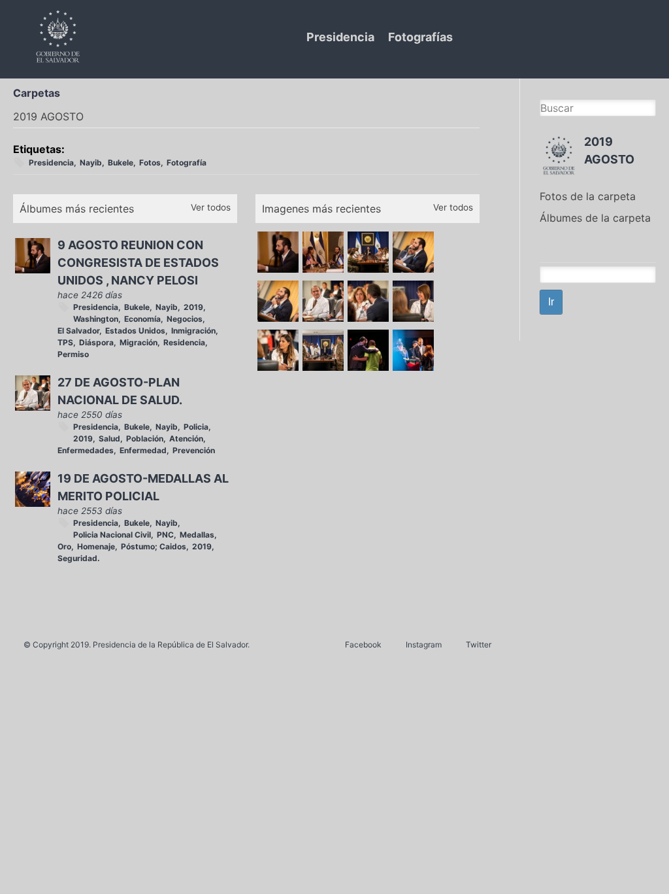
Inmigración (193, 330)
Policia (196, 427)
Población (144, 438)
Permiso (73, 354)
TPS (65, 342)
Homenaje (96, 546)
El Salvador (78, 330)
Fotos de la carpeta (588, 196)
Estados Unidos (135, 330)
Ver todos (211, 207)
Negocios (185, 319)
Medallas (197, 535)
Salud (109, 438)
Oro (64, 546)
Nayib (91, 162)
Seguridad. (78, 558)
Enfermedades (85, 450)
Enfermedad (143, 450)
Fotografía (186, 162)
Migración (138, 342)
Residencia (184, 342)
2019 (193, 307)
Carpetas (36, 92)
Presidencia (340, 37)
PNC (165, 535)
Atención (186, 438)
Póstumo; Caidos (153, 546)
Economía (142, 319)
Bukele (120, 162)
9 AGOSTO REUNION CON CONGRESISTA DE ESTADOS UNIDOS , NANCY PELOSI (138, 262)
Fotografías (420, 37)
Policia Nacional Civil (112, 535)
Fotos (150, 162)
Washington (95, 319)
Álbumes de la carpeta (595, 217)
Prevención (193, 450)
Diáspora (96, 342)
